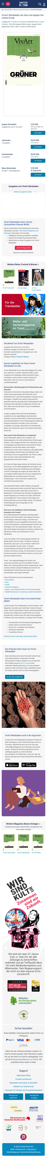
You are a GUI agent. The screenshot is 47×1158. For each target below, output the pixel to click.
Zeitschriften (8, 9)
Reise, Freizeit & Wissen (21, 9)
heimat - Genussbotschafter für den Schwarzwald (22, 589)
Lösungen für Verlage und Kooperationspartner (23, 1090)
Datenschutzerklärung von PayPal (24, 1059)
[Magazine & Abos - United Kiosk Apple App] (13, 764)
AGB (12, 1149)
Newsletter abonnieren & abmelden (24, 1083)
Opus (7, 582)
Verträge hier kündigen (34, 1096)
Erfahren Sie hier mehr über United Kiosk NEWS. (20, 636)
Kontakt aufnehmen (23, 1079)
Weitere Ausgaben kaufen (23, 192)
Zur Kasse (38, 133)
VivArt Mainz (9, 580)
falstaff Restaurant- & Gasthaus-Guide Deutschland (23, 592)
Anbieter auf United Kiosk (23, 1086)
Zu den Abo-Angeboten (15, 677)
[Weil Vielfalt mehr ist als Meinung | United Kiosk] (23, 3)
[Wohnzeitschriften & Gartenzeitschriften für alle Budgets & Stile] (23, 327)
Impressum (31, 1149)
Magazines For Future (22, 663)
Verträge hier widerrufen (13, 1096)
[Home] (2, 9)
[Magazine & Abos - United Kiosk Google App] (30, 764)
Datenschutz (20, 1149)
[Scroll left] (11, 192)
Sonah (7, 585)
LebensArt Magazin (12, 587)
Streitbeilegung (13, 1152)
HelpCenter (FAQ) (23, 1075)
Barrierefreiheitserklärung (30, 1152)
